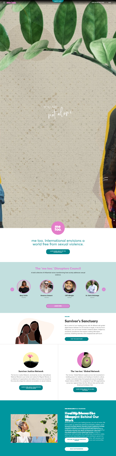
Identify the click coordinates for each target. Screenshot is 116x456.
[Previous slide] (12, 289)
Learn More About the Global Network (85, 390)
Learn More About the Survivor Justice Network (31, 388)
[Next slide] (104, 289)
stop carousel (114, 220)
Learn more (58, 306)
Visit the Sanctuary (77, 339)
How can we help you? (98, 2)
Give (109, 2)
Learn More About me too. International (58, 252)
